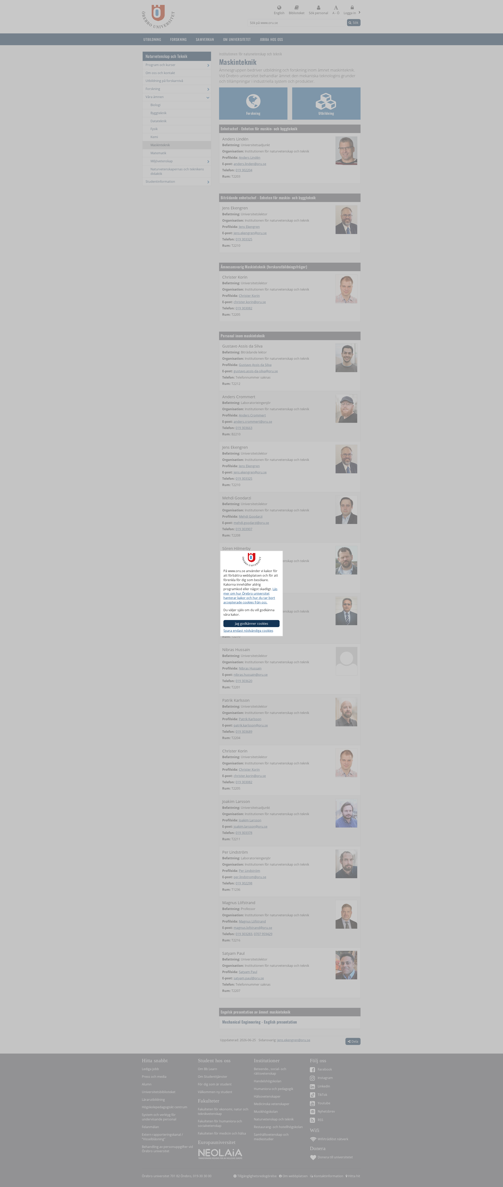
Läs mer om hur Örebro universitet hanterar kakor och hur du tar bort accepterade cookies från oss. (250, 596)
